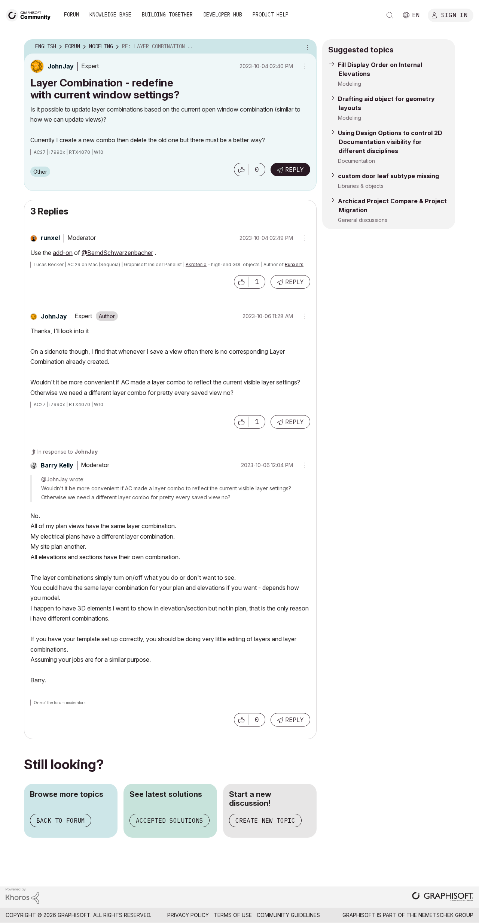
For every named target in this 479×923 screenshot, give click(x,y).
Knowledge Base (110, 14)
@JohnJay (54, 479)
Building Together (167, 14)
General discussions (362, 220)
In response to (67, 451)
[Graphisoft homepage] (442, 897)
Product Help (271, 14)
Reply (294, 169)
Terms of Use (233, 915)
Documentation (356, 161)
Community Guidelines (288, 915)
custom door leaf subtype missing (388, 176)
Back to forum (60, 820)
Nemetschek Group (445, 915)
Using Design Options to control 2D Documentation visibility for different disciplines (390, 142)
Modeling (349, 83)
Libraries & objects (361, 186)
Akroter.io (196, 264)
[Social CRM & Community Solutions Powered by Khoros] (22, 895)
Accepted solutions (169, 820)
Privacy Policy (188, 915)
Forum (71, 14)
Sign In (454, 14)
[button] (241, 169)
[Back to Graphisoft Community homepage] (31, 14)
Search (390, 15)
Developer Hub (222, 14)
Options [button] (306, 46)
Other (40, 171)
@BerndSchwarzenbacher (117, 252)
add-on (63, 252)
